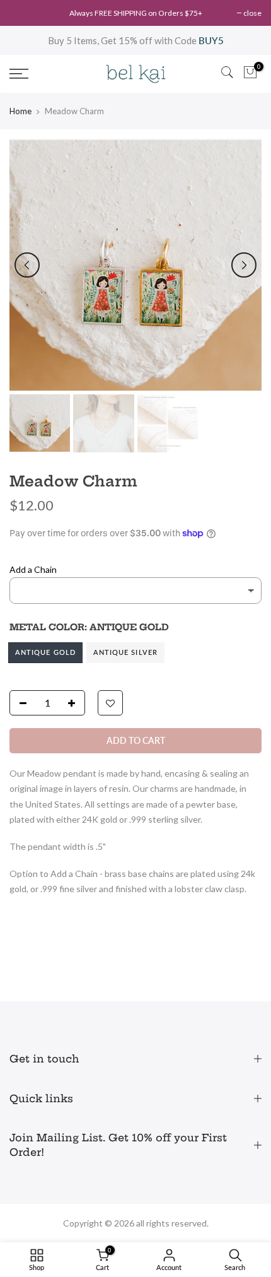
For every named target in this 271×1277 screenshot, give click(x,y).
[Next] (244, 265)
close (252, 13)
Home (20, 111)
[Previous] (27, 265)
